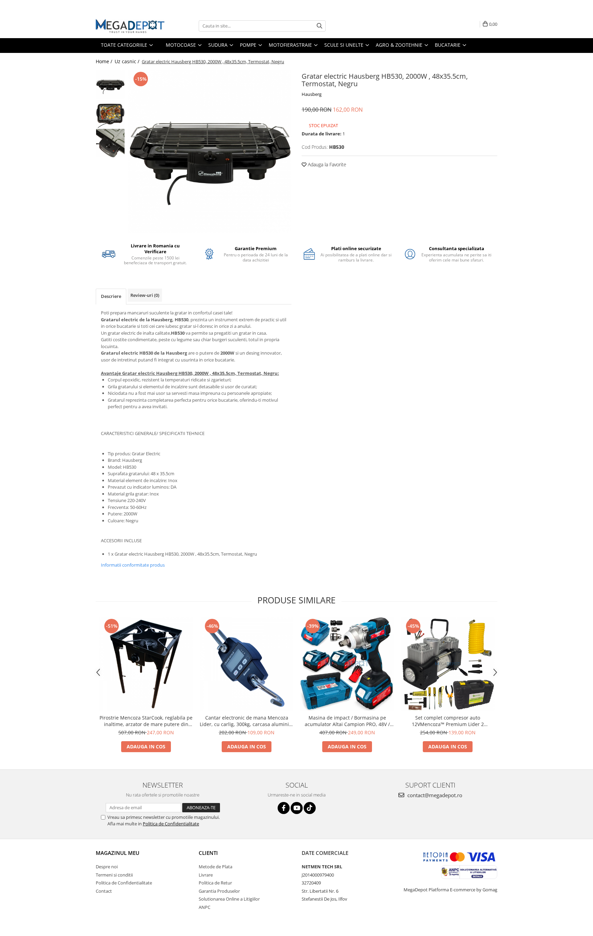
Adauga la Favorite (326, 164)
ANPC (204, 907)
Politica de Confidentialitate (171, 824)
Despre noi (107, 866)
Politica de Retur (215, 883)
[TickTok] (310, 808)
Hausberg (312, 94)
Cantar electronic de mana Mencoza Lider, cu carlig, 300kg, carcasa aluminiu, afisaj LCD (246, 720)
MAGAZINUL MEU (117, 852)
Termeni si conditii (114, 875)
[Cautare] (319, 26)
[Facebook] (284, 808)
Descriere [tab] (111, 296)
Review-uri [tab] (144, 295)
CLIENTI (208, 852)
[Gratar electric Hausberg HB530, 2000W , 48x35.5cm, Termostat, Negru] (209, 151)
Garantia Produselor (219, 891)
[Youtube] (297, 808)
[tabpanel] (209, 151)
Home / (105, 61)
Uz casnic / (128, 61)
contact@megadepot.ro (434, 795)
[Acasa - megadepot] (130, 26)
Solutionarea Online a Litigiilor (229, 899)
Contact (104, 891)
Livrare (206, 875)
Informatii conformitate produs (133, 565)
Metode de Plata (215, 866)
